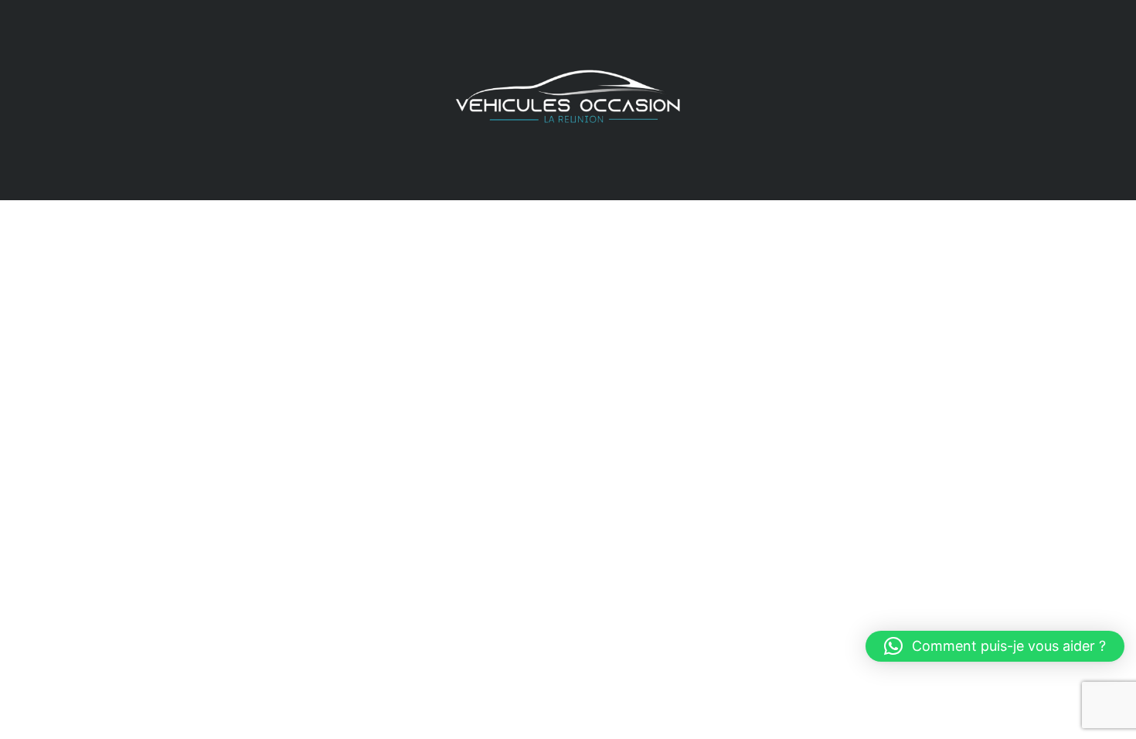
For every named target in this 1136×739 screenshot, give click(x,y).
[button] (995, 646)
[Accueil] (568, 98)
